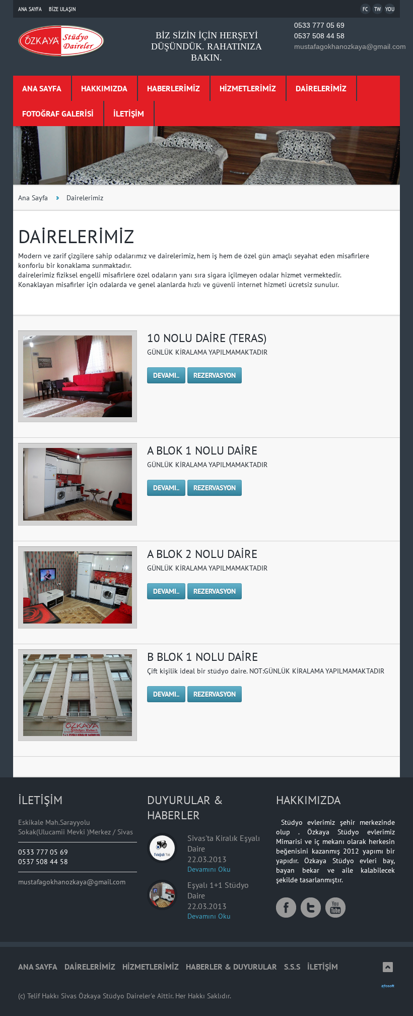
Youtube (335, 907)
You (389, 9)
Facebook (286, 907)
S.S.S (292, 967)
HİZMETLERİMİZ (248, 88)
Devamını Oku (209, 869)
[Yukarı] (388, 967)
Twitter (311, 907)
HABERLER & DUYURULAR (231, 967)
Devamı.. (166, 375)
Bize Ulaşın (62, 9)
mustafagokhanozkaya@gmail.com (350, 46)
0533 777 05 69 (319, 25)
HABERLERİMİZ (173, 88)
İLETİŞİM (128, 113)
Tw (377, 9)
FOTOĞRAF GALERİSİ (58, 113)
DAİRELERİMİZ (321, 88)
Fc (365, 9)
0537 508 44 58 (319, 36)
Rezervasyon (214, 375)
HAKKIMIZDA (104, 88)
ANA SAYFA (41, 88)
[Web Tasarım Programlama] (388, 986)
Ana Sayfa (30, 9)
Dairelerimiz (84, 197)
